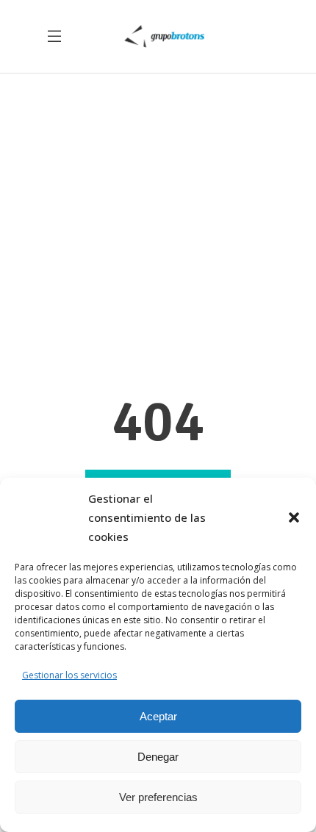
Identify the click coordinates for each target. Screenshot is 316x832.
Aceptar (158, 716)
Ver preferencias (158, 797)
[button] (294, 517)
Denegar (158, 756)
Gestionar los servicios (69, 675)
